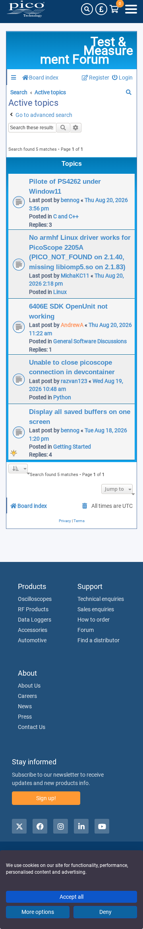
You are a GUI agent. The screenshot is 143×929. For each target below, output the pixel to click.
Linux (60, 292)
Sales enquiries (95, 609)
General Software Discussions (90, 341)
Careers (27, 696)
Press (25, 716)
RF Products (33, 609)
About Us (29, 685)
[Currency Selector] (101, 9)
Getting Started (72, 446)
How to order (93, 619)
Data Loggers (34, 619)
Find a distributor (98, 640)
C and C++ (66, 216)
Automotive (32, 640)
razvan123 (74, 381)
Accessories (32, 630)
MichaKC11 (75, 275)
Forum (85, 630)
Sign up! (46, 798)
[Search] (87, 9)
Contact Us (31, 727)
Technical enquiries (100, 599)
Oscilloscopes (35, 599)
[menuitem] (122, 78)
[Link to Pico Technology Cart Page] (114, 9)
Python (62, 397)
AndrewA (72, 325)
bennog (70, 200)
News (25, 706)
